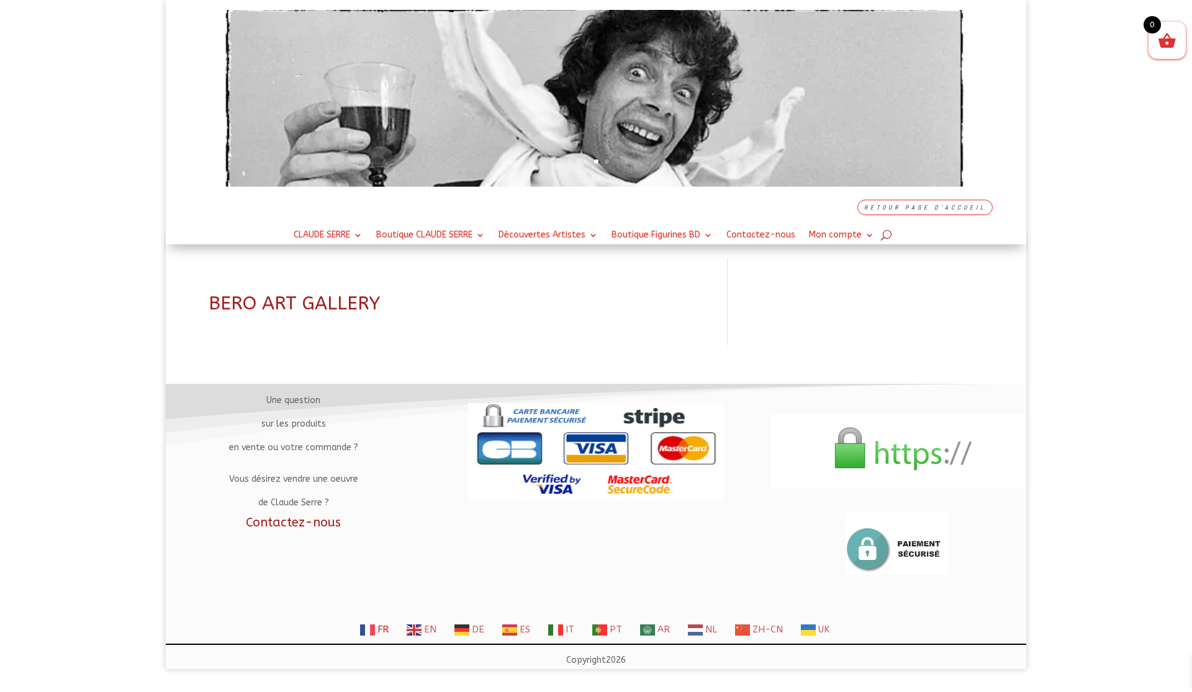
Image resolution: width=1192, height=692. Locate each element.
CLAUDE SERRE (322, 235)
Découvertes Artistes (542, 235)
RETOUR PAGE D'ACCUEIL (925, 207)
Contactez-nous (760, 235)
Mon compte (835, 235)
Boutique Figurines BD (656, 235)
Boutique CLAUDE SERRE (424, 235)
